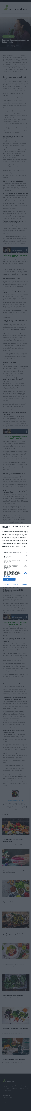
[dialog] (15, 555)
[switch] (25, 555)
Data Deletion (7, 584)
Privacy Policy (24, 584)
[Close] (28, 526)
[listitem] (15, 552)
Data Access (15, 584)
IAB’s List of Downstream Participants (17, 548)
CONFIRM (9, 579)
